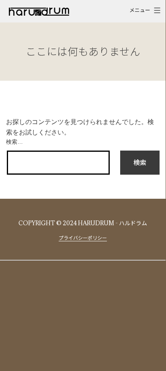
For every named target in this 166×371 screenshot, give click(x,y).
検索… (14, 142)
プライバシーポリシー (83, 237)
